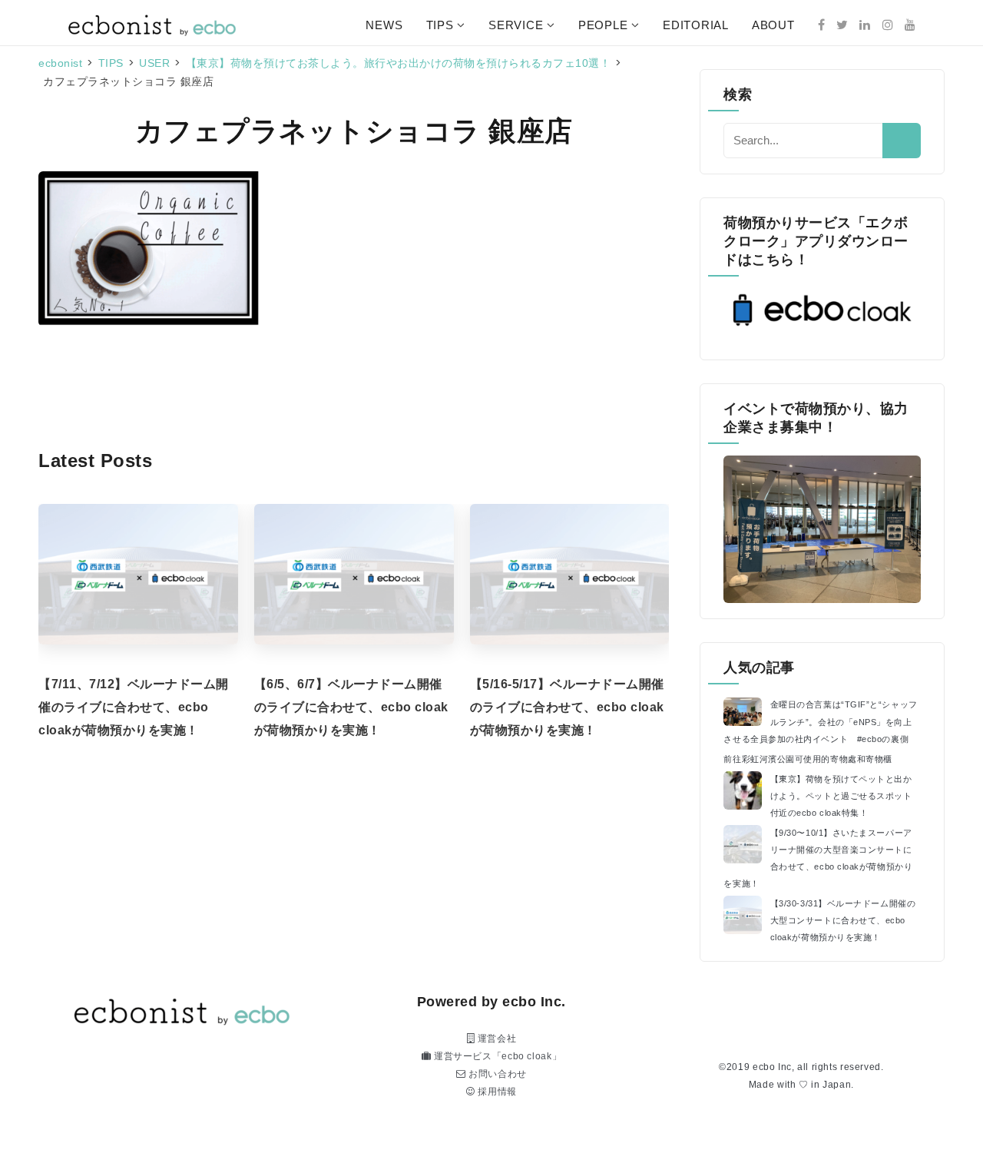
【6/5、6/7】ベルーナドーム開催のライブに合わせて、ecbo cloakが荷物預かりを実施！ (351, 707)
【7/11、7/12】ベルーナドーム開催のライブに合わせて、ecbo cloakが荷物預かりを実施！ (133, 707)
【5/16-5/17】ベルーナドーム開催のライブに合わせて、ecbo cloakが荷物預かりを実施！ (567, 707)
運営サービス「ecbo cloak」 (496, 1056)
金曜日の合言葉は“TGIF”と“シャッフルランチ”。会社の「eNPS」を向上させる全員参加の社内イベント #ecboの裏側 (820, 721)
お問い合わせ (496, 1074)
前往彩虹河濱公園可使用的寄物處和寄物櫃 (807, 759)
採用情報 (496, 1091)
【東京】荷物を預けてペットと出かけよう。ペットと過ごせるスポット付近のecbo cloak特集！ (841, 795)
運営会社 (495, 1038)
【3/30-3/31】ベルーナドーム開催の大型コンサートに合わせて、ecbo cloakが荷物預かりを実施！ (843, 920)
